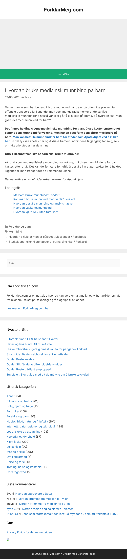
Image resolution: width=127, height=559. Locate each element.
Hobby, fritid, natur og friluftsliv (27, 421)
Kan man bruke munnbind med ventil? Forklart (44, 199)
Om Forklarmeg (17, 456)
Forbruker (13, 411)
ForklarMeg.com (63, 10)
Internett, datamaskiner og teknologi (31, 426)
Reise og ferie (16, 462)
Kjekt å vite (14, 441)
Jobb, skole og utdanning (23, 431)
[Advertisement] (63, 44)
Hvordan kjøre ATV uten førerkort (35, 212)
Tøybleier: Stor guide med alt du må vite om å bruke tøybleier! (48, 374)
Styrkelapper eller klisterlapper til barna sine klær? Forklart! (48, 241)
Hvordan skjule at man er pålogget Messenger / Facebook (47, 236)
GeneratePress (86, 553)
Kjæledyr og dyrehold (21, 436)
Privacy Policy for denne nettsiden (29, 532)
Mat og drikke (16, 452)
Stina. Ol (12, 514)
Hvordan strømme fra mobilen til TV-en (42, 498)
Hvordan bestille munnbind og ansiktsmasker (43, 203)
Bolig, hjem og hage (20, 406)
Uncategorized (16, 472)
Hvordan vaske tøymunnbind (32, 207)
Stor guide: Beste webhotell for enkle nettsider (38, 354)
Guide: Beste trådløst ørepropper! (29, 369)
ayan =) (12, 509)
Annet (11, 396)
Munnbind (15, 231)
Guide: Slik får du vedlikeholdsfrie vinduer (34, 364)
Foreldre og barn (20, 226)
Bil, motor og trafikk (19, 401)
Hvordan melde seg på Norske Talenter (47, 509)
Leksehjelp (14, 446)
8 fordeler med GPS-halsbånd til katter (32, 339)
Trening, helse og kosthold (24, 467)
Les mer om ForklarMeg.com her (28, 308)
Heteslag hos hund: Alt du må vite (29, 344)
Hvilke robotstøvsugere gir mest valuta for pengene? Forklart (47, 349)
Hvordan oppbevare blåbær (33, 493)
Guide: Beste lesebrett (22, 359)
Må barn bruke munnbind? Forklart (36, 195)
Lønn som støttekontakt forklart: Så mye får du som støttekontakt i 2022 (70, 514)
